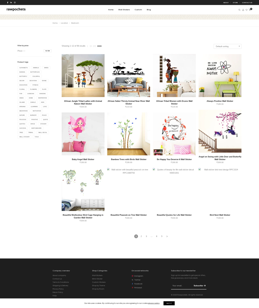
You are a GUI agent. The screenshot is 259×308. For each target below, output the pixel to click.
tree (21, 132)
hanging (42, 93)
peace (44, 115)
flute (44, 89)
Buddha (22, 72)
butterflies (35, 72)
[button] (80, 93)
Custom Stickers (99, 282)
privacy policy (154, 303)
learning (34, 106)
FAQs (55, 296)
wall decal (42, 132)
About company (59, 275)
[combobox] (227, 46)
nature (22, 115)
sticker (43, 124)
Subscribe (198, 286)
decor (21, 80)
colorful (36, 76)
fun (20, 93)
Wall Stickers (97, 275)
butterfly (23, 76)
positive (34, 119)
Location (64, 23)
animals (36, 67)
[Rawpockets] (16, 10)
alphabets (23, 67)
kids (42, 102)
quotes (22, 124)
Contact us (57, 279)
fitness (35, 85)
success (22, 128)
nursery (33, 115)
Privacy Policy (58, 289)
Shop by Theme (98, 285)
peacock (22, 119)
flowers (33, 89)
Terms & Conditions (61, 282)
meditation (23, 111)
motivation (37, 111)
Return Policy (58, 292)
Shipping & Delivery (60, 285)
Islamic (22, 102)
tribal (30, 132)
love (45, 106)
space (32, 124)
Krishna (22, 106)
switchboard (36, 128)
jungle (33, 102)
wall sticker (24, 137)
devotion (33, 80)
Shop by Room (98, 289)
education (23, 85)
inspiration (42, 98)
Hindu (21, 98)
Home (55, 23)
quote (45, 119)
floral (22, 89)
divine (44, 80)
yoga (37, 137)
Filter (47, 51)
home (31, 98)
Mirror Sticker (97, 279)
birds (46, 67)
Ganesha (30, 93)
